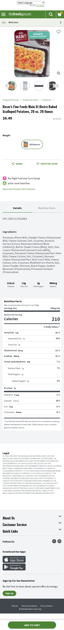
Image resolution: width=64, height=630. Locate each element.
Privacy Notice (47, 606)
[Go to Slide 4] (52, 86)
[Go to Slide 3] (38, 86)
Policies (15, 606)
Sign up (9, 593)
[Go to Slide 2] (25, 86)
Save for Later (49, 163)
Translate (39, 5)
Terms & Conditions (29, 606)
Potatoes (46, 99)
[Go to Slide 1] (11, 86)
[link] (47, 163)
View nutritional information (19, 189)
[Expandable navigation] (3, 14)
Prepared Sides (30, 99)
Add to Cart (32, 625)
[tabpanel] (32, 321)
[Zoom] (58, 73)
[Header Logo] (19, 14)
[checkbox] (59, 32)
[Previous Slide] (7, 86)
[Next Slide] (57, 86)
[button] (50, 14)
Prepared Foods (11, 99)
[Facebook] (54, 542)
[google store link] (14, 569)
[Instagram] (59, 542)
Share (19, 163)
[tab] (17, 208)
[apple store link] (14, 561)
